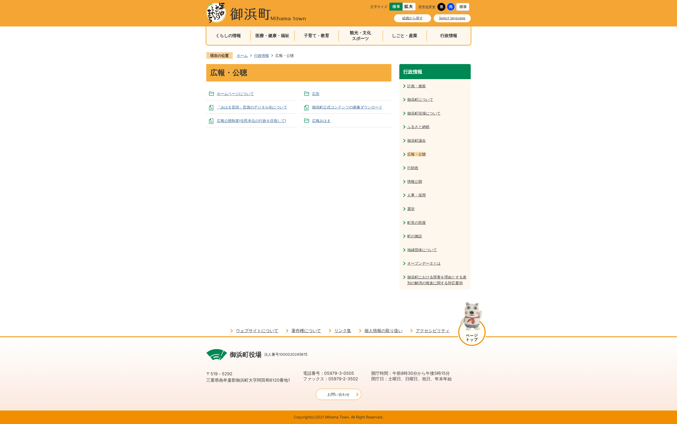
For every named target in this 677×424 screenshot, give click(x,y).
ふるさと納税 (418, 126)
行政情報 (448, 35)
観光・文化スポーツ (360, 35)
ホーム (242, 55)
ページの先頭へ (472, 325)
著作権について (306, 330)
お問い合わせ (338, 394)
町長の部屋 (416, 222)
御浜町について (420, 99)
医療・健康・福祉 (272, 35)
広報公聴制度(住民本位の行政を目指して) (251, 120)
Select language (452, 18)
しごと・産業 (404, 35)
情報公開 (414, 181)
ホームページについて (235, 93)
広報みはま (321, 120)
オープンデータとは (424, 263)
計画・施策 (416, 86)
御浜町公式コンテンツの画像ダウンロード (347, 107)
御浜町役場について (424, 113)
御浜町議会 (416, 140)
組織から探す (412, 18)
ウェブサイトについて (257, 330)
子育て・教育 (316, 35)
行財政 (412, 167)
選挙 (411, 208)
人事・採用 (416, 195)
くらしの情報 (228, 35)
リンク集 (342, 330)
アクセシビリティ (433, 330)
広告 (315, 93)
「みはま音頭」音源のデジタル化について (252, 107)
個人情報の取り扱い (383, 330)
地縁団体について (422, 249)
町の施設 (414, 236)
